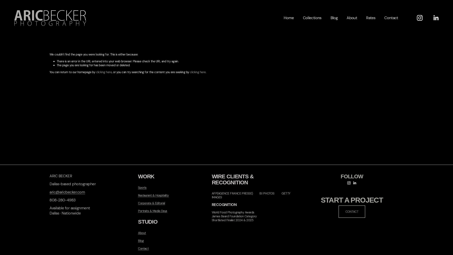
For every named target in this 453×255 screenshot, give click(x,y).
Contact (391, 17)
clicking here (104, 72)
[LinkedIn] (435, 17)
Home (289, 17)
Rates (370, 17)
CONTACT (351, 212)
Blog (334, 17)
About (352, 17)
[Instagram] (419, 17)
